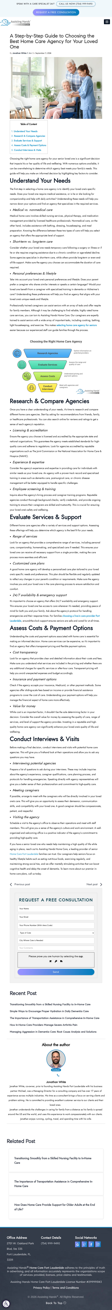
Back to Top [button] (54, 1303)
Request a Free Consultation (56, 12)
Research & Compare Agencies (28, 136)
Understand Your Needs (24, 131)
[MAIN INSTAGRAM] (98, 1244)
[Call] (58, 1075)
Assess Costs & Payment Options (28, 145)
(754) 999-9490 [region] (50, 1243)
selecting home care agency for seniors (77, 325)
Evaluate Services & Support (26, 140)
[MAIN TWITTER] (85, 1244)
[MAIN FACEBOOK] (92, 1244)
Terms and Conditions (65, 1287)
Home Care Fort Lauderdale (47, 1267)
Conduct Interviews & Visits (26, 150)
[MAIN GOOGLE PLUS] (78, 1244)
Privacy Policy (41, 1287)
